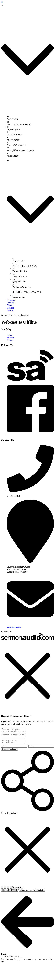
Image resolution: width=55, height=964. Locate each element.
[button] (27, 676)
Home (9, 335)
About (9, 305)
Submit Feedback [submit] (9, 749)
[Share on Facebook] (2, 887)
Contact (10, 308)
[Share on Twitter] (5, 887)
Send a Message (14, 627)
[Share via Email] (8, 887)
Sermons (11, 300)
